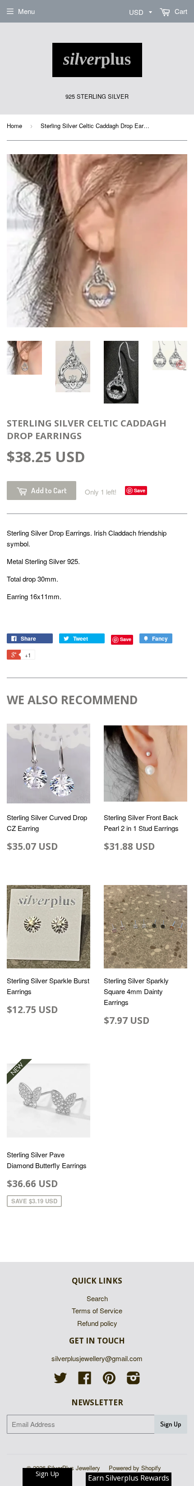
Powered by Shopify (135, 1467)
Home (14, 125)
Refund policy (97, 1323)
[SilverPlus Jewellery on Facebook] (85, 1380)
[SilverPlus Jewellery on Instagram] (133, 1380)
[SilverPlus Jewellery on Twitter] (60, 1380)
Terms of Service (97, 1310)
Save (139, 490)
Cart (180, 11)
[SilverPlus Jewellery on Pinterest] (109, 1380)
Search (97, 1298)
